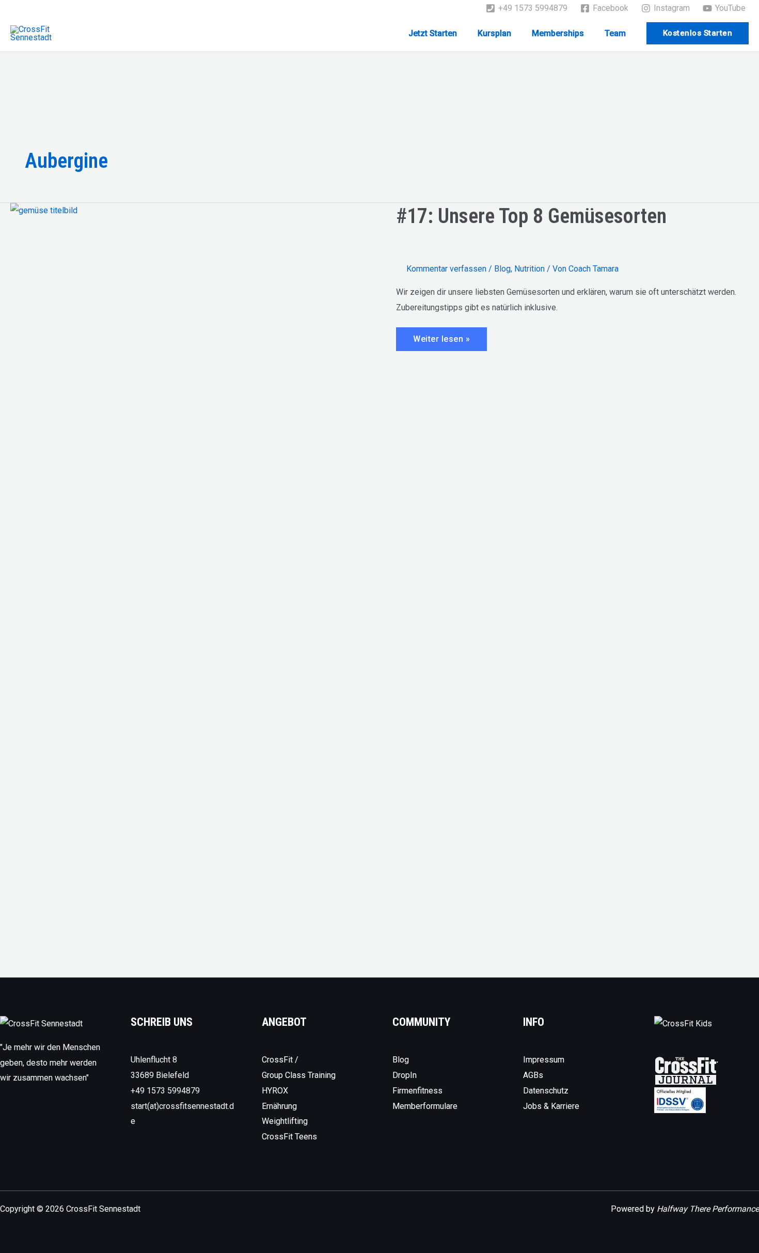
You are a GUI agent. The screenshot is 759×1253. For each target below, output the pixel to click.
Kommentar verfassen (446, 269)
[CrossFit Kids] (683, 1023)
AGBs (533, 1075)
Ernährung (279, 1106)
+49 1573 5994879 (165, 1091)
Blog (502, 269)
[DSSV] (680, 1099)
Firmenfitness (417, 1091)
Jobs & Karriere (551, 1106)
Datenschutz (545, 1091)
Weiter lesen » (442, 342)
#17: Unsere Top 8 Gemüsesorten (531, 216)
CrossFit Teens (289, 1136)
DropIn (404, 1075)
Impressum (543, 1060)
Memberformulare (424, 1106)
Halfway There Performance (708, 1209)
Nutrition (529, 269)
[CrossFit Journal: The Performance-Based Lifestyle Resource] (686, 1070)
